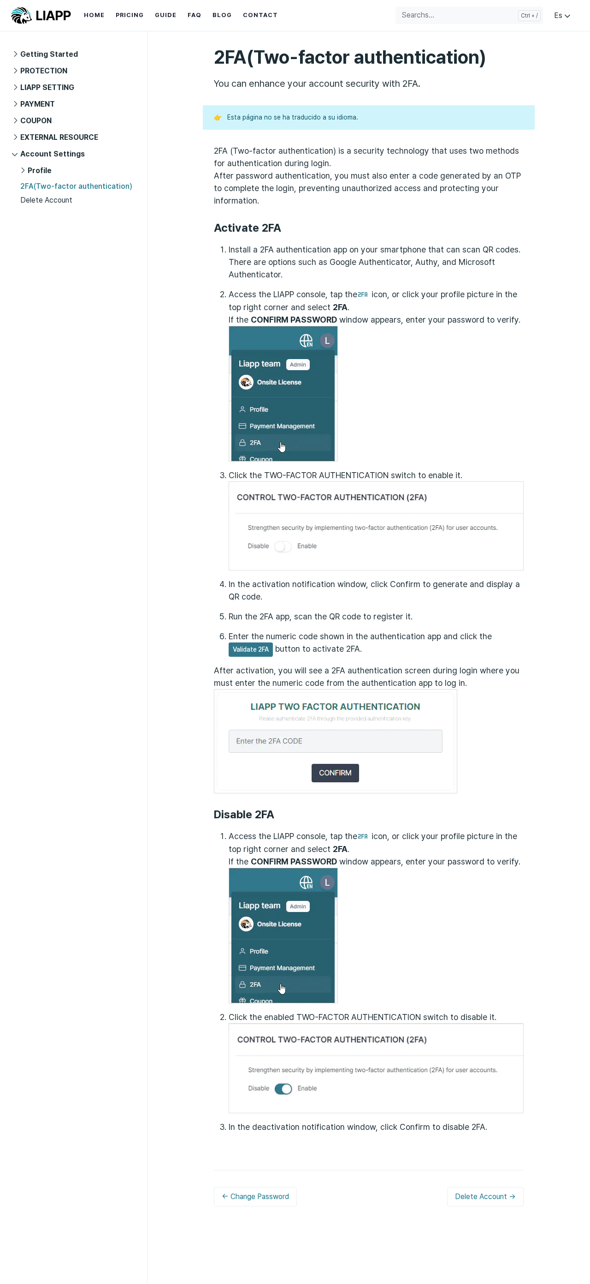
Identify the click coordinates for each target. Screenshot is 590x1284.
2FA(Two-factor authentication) (76, 186)
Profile (40, 170)
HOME (94, 15)
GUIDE (166, 15)
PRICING (130, 15)
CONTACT (260, 15)
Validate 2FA (251, 649)
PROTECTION (43, 70)
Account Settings (52, 154)
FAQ (194, 15)
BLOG (222, 15)
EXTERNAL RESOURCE (59, 137)
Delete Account (46, 200)
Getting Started (49, 54)
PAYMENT (37, 104)
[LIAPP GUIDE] (41, 15)
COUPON (36, 120)
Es (559, 15)
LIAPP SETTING (47, 87)
